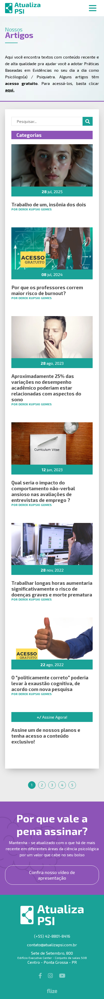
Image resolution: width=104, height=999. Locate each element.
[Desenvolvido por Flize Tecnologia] (52, 991)
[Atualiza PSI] (52, 8)
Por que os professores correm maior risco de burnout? (47, 290)
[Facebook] (41, 975)
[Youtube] (62, 975)
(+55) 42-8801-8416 (52, 936)
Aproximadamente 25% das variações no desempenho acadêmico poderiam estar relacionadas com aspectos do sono (46, 387)
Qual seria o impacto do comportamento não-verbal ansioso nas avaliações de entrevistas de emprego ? (43, 491)
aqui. (9, 89)
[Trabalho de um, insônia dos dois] (52, 165)
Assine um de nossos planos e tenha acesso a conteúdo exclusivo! (45, 735)
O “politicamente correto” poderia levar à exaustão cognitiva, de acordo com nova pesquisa (49, 683)
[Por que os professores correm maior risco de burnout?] (52, 248)
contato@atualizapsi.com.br (52, 944)
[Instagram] (51, 975)
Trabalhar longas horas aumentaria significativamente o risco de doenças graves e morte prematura (51, 588)
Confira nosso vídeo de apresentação (52, 875)
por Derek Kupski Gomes (31, 209)
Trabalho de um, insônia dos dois (48, 204)
